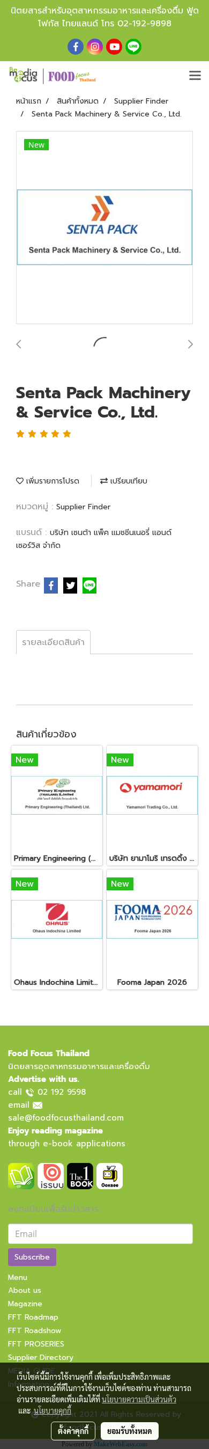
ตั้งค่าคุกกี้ (73, 1431)
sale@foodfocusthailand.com (66, 1118)
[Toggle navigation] (195, 76)
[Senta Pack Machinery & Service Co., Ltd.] (104, 228)
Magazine (25, 1303)
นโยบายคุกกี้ (52, 1410)
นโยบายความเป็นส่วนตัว (139, 1399)
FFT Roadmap (33, 1317)
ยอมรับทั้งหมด (129, 1431)
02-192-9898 (144, 23)
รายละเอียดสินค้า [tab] (53, 642)
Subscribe (32, 1257)
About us (24, 1290)
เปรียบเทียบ (127, 481)
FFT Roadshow (34, 1330)
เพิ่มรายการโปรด (51, 481)
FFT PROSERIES (36, 1344)
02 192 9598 (62, 1092)
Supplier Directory (40, 1357)
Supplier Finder (83, 507)
